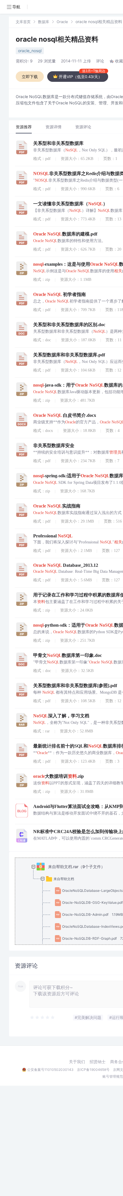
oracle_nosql (29, 50)
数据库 (43, 21)
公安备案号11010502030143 (50, 1069)
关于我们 (77, 1061)
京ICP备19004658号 (93, 1069)
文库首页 (23, 21)
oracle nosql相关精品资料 (57, 39)
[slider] (42, 1017)
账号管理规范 (112, 1076)
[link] (23, 21)
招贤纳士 (98, 1061)
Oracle (62, 21)
